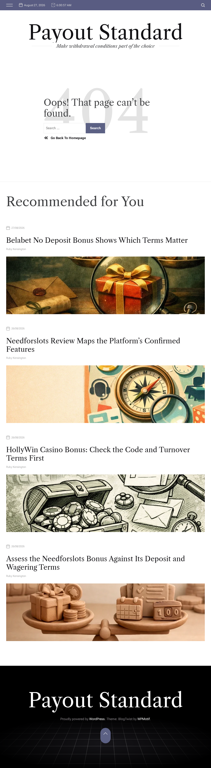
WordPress (97, 719)
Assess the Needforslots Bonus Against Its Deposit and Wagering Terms (95, 563)
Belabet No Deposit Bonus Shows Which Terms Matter (97, 240)
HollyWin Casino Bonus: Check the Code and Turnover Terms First (98, 453)
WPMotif (143, 719)
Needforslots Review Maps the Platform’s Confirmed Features (93, 345)
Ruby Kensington (16, 249)
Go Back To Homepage (68, 138)
